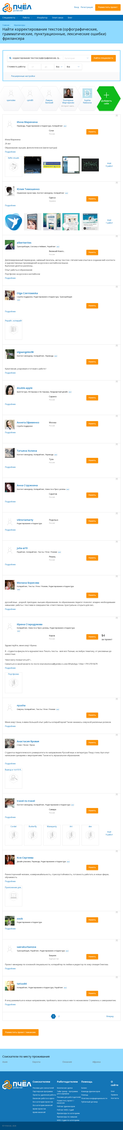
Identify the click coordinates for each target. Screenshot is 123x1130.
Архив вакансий (39, 1112)
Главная (5, 25)
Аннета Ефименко (28, 422)
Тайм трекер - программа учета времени (67, 1092)
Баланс (84, 1088)
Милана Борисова (28, 582)
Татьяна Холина (27, 450)
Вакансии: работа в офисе (43, 1098)
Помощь (84, 1095)
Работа (26, 17)
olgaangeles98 (25, 352)
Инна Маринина (27, 122)
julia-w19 (22, 548)
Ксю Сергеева (25, 857)
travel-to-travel (26, 800)
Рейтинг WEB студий (65, 1110)
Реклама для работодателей (69, 1097)
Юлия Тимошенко (28, 189)
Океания (67, 1061)
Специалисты (8, 17)
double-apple (24, 388)
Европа (36, 1061)
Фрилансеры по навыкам (67, 1117)
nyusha (21, 705)
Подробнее (10, 151)
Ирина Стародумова (29, 624)
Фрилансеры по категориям (68, 1113)
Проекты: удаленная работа (44, 1095)
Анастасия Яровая (28, 741)
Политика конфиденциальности (94, 1098)
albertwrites (24, 242)
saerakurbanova (26, 947)
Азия (4, 1061)
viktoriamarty (25, 519)
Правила (114, 1095)
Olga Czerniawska (27, 293)
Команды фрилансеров (90, 1091)
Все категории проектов (43, 1102)
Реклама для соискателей (43, 1088)
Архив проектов (39, 1109)
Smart (57, 17)
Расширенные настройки (23, 76)
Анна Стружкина (27, 485)
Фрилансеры (19, 25)
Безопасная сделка (65, 1088)
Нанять (92, 131)
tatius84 (22, 983)
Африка (96, 1061)
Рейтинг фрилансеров (66, 1106)
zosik (20, 918)
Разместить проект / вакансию (65, 1101)
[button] (77, 58)
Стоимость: (16, 66)
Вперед (110, 1016)
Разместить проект (108, 7)
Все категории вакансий (42, 1105)
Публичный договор (89, 1102)
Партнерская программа (43, 1091)
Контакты (115, 1098)
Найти (103, 58)
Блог (70, 17)
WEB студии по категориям (68, 1120)
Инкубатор (42, 17)
